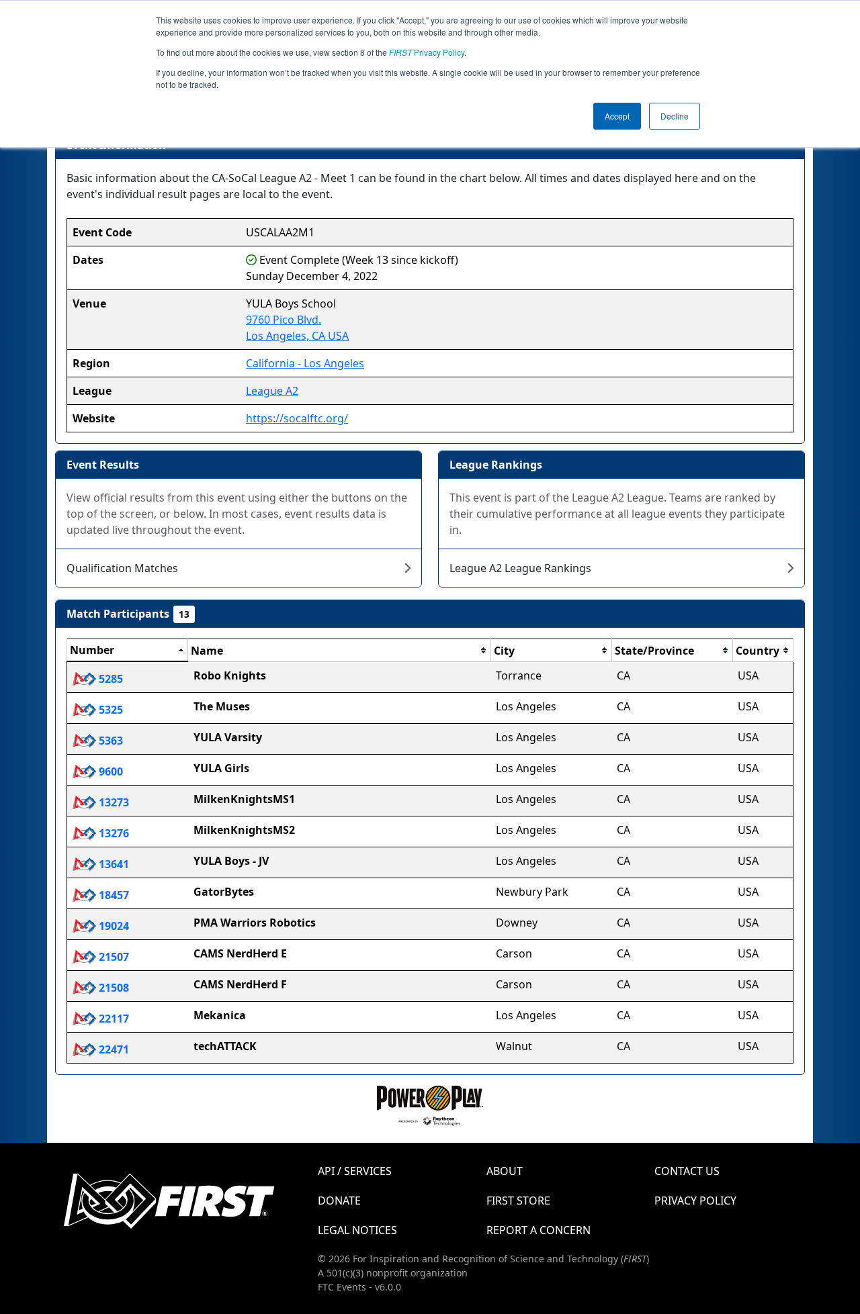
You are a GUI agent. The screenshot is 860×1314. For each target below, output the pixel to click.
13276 (112, 833)
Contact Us (687, 1171)
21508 (112, 987)
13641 (112, 864)
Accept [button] (617, 116)
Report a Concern (538, 1230)
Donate (339, 1200)
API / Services (355, 1171)
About (504, 1171)
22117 (112, 1018)
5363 (109, 740)
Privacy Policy (426, 52)
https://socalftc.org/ (297, 418)
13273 (112, 802)
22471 (112, 1049)
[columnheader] (127, 650)
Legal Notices (357, 1230)
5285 (109, 678)
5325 (109, 709)
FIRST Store (518, 1200)
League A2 (272, 390)
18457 (112, 895)
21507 (112, 956)
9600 (109, 771)
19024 (112, 926)
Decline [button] (674, 116)
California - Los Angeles (305, 363)
